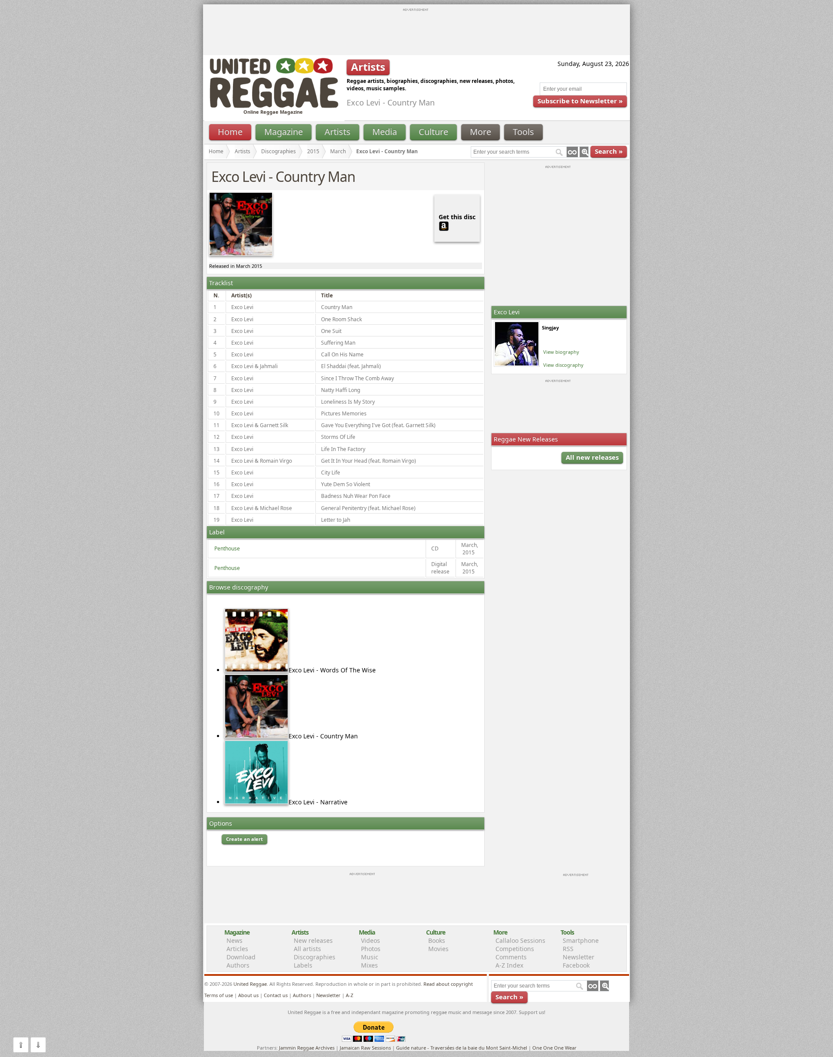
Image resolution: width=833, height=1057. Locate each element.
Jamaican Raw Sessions (365, 1047)
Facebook (576, 965)
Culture (433, 132)
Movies (438, 949)
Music (369, 957)
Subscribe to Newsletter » (580, 100)
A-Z (349, 995)
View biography (561, 352)
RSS (568, 949)
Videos (370, 940)
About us (248, 995)
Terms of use (218, 995)
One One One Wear (554, 1047)
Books (436, 940)
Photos (370, 949)
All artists (307, 949)
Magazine (283, 132)
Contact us (276, 995)
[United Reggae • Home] (274, 106)
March (338, 151)
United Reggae (250, 984)
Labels (303, 965)
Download (241, 957)
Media (384, 132)
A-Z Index (509, 965)
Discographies (278, 151)
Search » (609, 151)
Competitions (514, 949)
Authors (237, 965)
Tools (523, 132)
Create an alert (244, 839)
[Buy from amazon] (444, 225)
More (480, 132)
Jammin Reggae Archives (307, 1047)
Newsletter (578, 957)
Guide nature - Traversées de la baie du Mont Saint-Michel (461, 1047)
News (234, 940)
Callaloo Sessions (520, 940)
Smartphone (581, 940)
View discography (563, 365)
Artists (338, 132)
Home (230, 132)
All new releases (592, 457)
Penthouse (227, 548)
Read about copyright (448, 984)
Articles (237, 949)
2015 (313, 151)
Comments (511, 957)
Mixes (369, 965)
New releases (313, 940)
